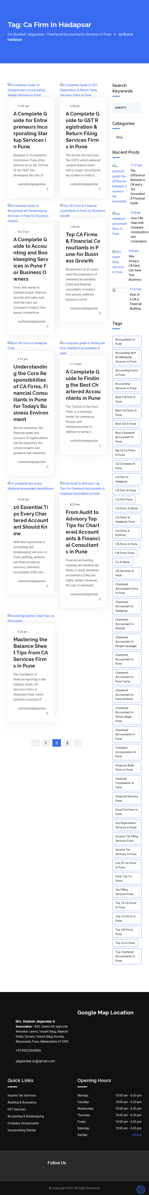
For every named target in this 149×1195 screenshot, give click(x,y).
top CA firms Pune (124, 932)
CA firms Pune (124, 553)
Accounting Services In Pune (126, 386)
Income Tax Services (22, 1095)
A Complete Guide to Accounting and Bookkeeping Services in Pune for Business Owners (30, 259)
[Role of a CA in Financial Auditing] (121, 294)
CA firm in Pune (125, 490)
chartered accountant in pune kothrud (124, 695)
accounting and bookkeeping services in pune (126, 357)
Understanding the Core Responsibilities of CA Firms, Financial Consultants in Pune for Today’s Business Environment (30, 393)
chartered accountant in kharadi (124, 624)
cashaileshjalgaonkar (32, 184)
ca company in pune (125, 466)
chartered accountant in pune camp (124, 677)
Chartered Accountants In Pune (125, 734)
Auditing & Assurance (22, 1102)
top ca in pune (125, 943)
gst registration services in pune (126, 825)
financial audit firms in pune (124, 768)
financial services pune (126, 799)
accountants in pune (125, 342)
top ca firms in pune (125, 918)
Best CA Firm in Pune (125, 399)
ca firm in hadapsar (121, 479)
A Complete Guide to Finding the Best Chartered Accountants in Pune (83, 385)
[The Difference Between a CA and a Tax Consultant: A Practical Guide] (121, 184)
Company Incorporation (23, 1123)
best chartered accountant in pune (125, 437)
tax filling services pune (124, 892)
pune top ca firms (123, 878)
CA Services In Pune (124, 573)
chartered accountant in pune (124, 659)
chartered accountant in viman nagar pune (124, 714)
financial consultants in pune (124, 783)
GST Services (17, 1109)
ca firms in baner (126, 508)
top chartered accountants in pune (125, 956)
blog (119, 137)
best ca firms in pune (126, 413)
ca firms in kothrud (122, 533)
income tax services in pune (126, 852)
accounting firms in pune (126, 373)
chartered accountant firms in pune (126, 589)
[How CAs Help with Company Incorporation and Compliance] (121, 223)
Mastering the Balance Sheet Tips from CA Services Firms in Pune (30, 653)
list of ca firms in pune (125, 865)
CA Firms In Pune (126, 544)
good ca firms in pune (126, 812)
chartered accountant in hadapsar (124, 606)
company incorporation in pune (125, 752)
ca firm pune (124, 499)
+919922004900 (19, 1050)
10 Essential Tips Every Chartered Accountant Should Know (30, 520)
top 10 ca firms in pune (125, 905)
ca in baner (122, 562)
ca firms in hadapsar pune (125, 520)
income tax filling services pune (126, 839)
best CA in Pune (125, 424)
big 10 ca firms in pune (125, 453)
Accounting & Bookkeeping (26, 1116)
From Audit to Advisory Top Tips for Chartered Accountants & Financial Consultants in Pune (83, 532)
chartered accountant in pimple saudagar (126, 642)
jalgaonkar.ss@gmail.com (19, 1061)
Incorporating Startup (22, 1130)
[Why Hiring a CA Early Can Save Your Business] (120, 262)
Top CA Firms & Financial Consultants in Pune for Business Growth (83, 248)
